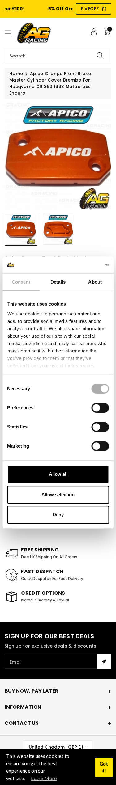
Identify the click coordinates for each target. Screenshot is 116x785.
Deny (58, 514)
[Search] (100, 56)
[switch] (100, 408)
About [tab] (95, 282)
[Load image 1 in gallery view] (21, 229)
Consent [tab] (21, 282)
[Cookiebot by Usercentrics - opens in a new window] (82, 265)
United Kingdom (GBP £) (56, 747)
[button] (11, 33)
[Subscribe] (104, 661)
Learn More (44, 778)
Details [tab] (58, 282)
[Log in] (94, 32)
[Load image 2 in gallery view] (58, 229)
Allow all (58, 474)
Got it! (104, 767)
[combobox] (58, 56)
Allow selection (58, 494)
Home (16, 73)
